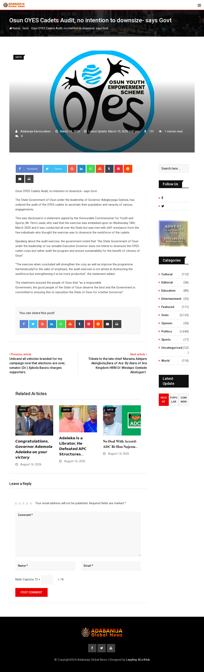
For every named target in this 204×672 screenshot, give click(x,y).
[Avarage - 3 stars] (23, 503)
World (165, 360)
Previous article (21, 354)
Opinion (166, 323)
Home (16, 28)
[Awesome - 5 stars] (31, 503)
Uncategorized (171, 348)
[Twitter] (33, 324)
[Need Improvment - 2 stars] (20, 503)
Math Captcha (24, 579)
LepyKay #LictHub (138, 659)
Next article (137, 354)
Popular (173, 399)
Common (183, 399)
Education (168, 290)
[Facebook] (24, 324)
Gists (26, 28)
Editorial (167, 282)
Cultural (167, 274)
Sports (166, 339)
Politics (166, 331)
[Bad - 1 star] (16, 503)
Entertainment (171, 299)
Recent (164, 399)
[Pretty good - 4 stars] (27, 503)
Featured (167, 307)
